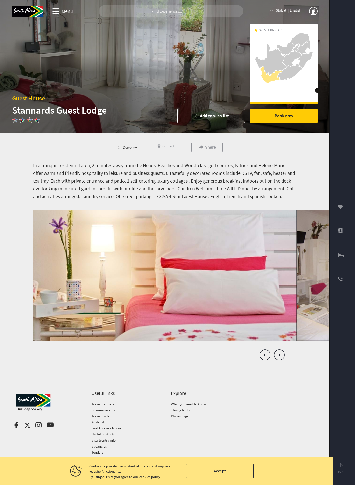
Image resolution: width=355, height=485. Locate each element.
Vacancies (99, 446)
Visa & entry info (104, 440)
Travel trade (100, 416)
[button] (265, 354)
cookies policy (149, 477)
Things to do (180, 410)
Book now (284, 116)
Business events (103, 410)
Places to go (180, 416)
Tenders (97, 452)
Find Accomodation (106, 428)
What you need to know (188, 404)
